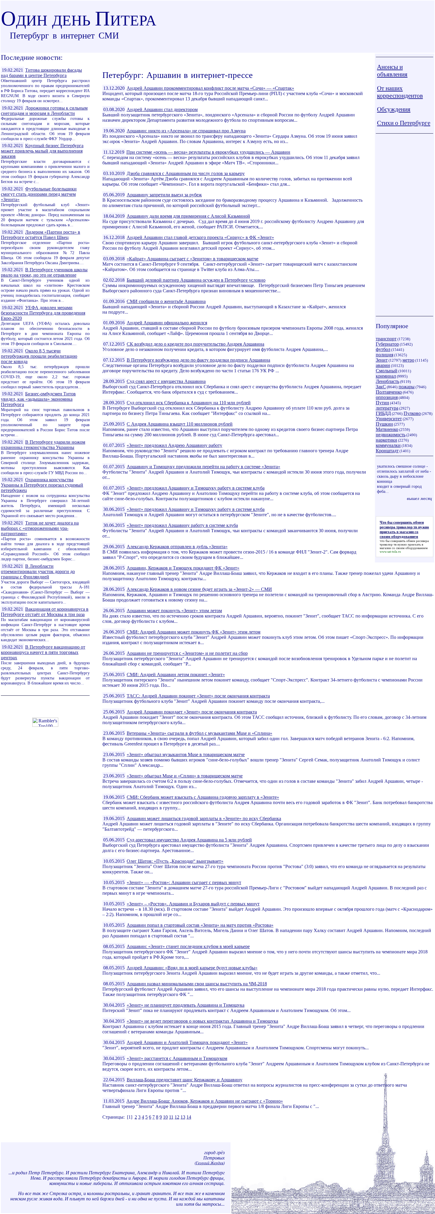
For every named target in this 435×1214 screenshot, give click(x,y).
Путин (382, 402)
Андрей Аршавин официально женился (167, 322)
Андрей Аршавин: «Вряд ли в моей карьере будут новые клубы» (192, 967)
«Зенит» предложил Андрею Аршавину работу (174, 445)
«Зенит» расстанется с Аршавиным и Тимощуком (177, 1058)
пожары (407, 386)
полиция (384, 354)
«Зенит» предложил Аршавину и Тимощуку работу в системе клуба (196, 487)
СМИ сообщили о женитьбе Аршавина (166, 301)
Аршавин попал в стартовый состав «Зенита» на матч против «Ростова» (200, 925)
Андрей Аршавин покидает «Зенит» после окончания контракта (192, 711)
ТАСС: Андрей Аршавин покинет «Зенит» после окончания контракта (198, 695)
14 (188, 1117)
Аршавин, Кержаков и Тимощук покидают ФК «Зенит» (183, 567)
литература (387, 407)
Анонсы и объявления (392, 70)
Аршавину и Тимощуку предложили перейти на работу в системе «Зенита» (203, 466)
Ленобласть (387, 381)
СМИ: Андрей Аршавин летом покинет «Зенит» (176, 674)
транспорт (386, 338)
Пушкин (384, 423)
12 (177, 1117)
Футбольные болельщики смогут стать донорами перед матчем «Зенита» (39, 194)
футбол (383, 349)
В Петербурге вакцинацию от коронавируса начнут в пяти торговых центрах (43, 652)
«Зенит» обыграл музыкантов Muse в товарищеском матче (186, 754)
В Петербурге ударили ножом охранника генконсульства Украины (43, 445)
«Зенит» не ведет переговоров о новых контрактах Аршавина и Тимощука (202, 1021)
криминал (386, 376)
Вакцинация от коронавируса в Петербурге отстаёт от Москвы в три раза (44, 612)
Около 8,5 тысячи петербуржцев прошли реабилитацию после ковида (39, 356)
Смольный (386, 370)
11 (171, 1117)
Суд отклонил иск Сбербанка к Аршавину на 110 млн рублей (189, 402)
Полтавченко (389, 391)
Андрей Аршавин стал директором (162, 109)
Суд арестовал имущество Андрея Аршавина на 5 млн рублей (189, 839)
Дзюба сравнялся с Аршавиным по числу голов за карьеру (186, 173)
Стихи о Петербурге (403, 122)
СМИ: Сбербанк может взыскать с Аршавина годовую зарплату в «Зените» (203, 797)
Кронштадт (387, 450)
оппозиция (387, 397)
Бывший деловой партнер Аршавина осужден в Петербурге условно (196, 280)
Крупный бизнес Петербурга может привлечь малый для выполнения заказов (42, 151)
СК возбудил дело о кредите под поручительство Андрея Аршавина (195, 344)
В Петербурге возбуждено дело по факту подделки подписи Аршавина (198, 360)
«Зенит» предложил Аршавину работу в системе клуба (182, 525)
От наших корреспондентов (400, 92)
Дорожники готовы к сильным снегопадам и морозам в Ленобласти (44, 110)
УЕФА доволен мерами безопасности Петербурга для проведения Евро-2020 (43, 313)
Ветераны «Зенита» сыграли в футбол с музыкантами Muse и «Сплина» (199, 733)
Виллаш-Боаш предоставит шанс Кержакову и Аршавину (184, 1079)
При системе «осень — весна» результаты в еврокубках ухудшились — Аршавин (208, 152)
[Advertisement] (404, 225)
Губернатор (387, 344)
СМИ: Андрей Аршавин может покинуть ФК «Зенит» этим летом (193, 631)
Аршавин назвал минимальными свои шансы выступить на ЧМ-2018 (197, 983)
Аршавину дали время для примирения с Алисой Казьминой (188, 216)
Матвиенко (387, 429)
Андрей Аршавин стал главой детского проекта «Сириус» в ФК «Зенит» (200, 237)
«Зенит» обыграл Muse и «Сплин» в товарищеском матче (185, 775)
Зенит (382, 360)
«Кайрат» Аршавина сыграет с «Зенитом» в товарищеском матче (192, 258)
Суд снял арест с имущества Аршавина (166, 381)
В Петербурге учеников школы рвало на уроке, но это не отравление (44, 272)
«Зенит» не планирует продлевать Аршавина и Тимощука (185, 1005)
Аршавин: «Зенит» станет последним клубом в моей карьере (188, 946)
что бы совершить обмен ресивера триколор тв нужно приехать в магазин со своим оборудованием (404, 544)
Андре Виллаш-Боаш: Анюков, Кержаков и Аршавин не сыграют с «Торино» (204, 1101)
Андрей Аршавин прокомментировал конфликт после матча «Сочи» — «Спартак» (210, 88)
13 (183, 1117)
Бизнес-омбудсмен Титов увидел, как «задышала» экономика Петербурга (38, 399)
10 (165, 1117)
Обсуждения (393, 109)
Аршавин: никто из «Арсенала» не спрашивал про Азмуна (186, 130)
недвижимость (390, 434)
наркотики (386, 439)
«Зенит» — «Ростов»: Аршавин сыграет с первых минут (184, 882)
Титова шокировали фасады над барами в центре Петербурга (41, 73)
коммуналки (388, 445)
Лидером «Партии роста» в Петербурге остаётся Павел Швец (40, 235)
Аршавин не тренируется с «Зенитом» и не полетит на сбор (187, 653)
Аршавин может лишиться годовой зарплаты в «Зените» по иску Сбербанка (204, 818)
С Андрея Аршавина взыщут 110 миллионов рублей (180, 423)
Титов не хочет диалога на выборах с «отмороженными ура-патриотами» (40, 528)
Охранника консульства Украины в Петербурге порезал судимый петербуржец (42, 485)
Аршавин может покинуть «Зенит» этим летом (174, 610)
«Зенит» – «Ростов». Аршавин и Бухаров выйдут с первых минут (193, 903)
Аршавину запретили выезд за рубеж (164, 194)
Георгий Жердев (209, 1163)
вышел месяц (419, 498)
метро (408, 360)
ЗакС (381, 386)
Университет (389, 418)
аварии (383, 365)
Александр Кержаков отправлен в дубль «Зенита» (177, 546)
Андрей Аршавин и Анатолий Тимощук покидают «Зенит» (187, 1042)
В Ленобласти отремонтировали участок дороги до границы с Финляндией (38, 571)
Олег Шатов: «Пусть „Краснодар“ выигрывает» (175, 861)
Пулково (412, 413)
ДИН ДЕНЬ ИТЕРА (78, 20)
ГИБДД (383, 413)
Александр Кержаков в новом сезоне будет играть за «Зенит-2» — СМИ (199, 589)
